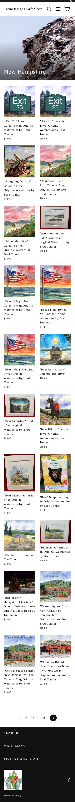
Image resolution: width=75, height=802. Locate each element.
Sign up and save (21, 758)
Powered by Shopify (12, 795)
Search (11, 732)
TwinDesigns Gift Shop (23, 9)
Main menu (15, 745)
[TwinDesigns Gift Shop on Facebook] (69, 780)
